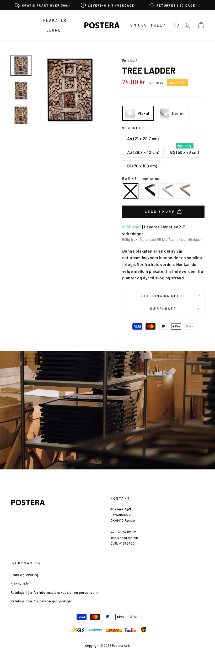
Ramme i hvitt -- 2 (166, 191)
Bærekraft (163, 308)
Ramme (140, 178)
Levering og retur (163, 296)
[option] (42, 5)
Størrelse (134, 128)
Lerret (55, 30)
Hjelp (158, 25)
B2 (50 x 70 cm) (184, 152)
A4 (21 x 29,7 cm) (143, 138)
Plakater (55, 20)
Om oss (138, 25)
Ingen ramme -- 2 (130, 191)
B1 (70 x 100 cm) (142, 165)
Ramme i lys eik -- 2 (183, 191)
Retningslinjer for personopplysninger (41, 601)
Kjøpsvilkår (19, 583)
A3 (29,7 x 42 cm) (143, 152)
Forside (128, 60)
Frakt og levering (24, 574)
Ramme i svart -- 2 (148, 191)
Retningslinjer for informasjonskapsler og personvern (54, 592)
